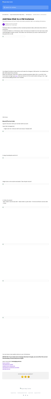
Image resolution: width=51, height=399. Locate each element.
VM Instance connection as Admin (10, 367)
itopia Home (13, 393)
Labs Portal (30, 393)
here (16, 76)
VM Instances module (7, 364)
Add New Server (6, 369)
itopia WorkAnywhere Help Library (17, 14)
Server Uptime (6, 363)
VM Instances (29, 14)
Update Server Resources (8, 366)
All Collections (5, 14)
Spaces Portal (37, 393)
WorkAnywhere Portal (22, 393)
